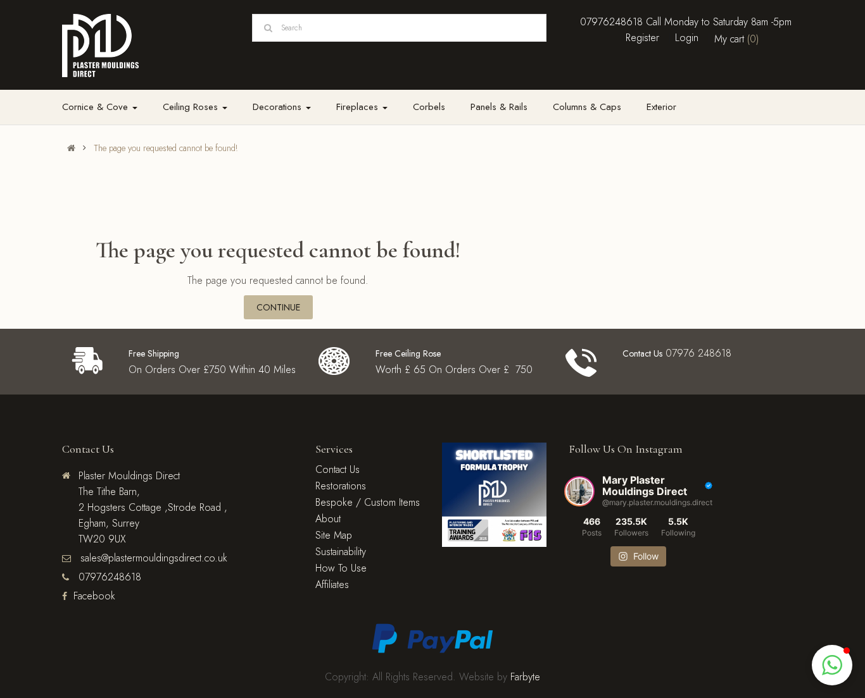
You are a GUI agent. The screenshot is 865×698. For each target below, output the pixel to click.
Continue (278, 307)
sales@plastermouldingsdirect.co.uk (152, 558)
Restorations (340, 486)
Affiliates (332, 584)
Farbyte (525, 677)
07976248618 (611, 22)
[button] (832, 665)
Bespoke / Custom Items (367, 502)
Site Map (333, 535)
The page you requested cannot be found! (166, 148)
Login (686, 37)
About (328, 518)
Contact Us (337, 469)
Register (642, 37)
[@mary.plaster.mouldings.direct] (579, 491)
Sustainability (340, 551)
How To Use (341, 568)
